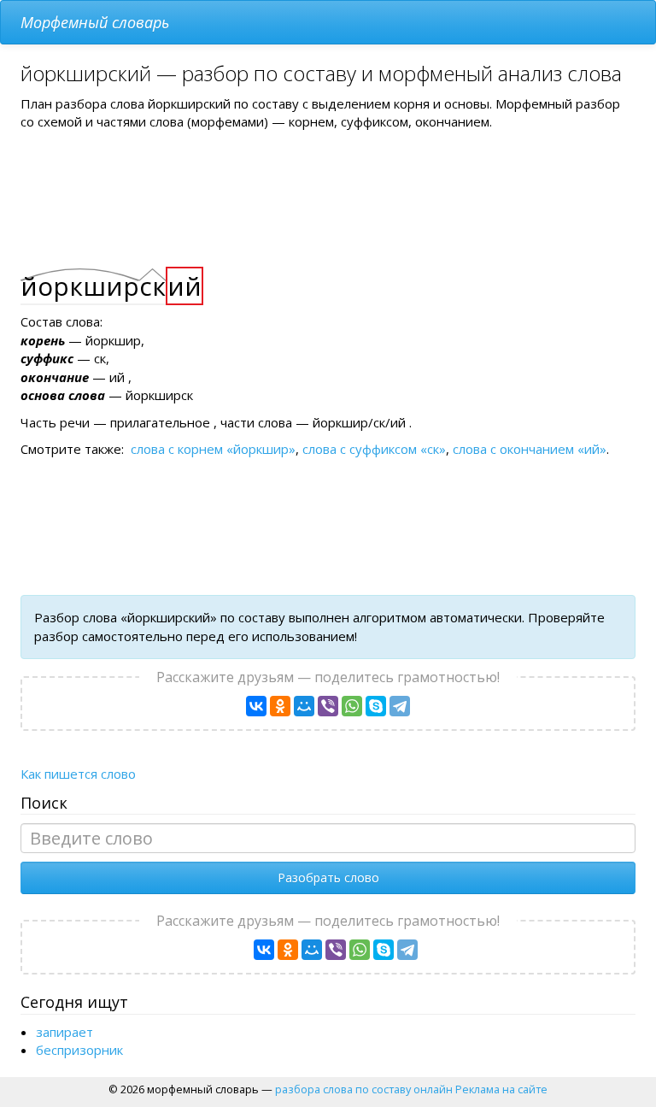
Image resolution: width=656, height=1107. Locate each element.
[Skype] (376, 706)
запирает (64, 1031)
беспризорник (79, 1049)
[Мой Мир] (304, 706)
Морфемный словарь (94, 22)
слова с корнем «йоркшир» (213, 448)
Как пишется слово (78, 773)
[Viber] (328, 706)
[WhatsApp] (352, 706)
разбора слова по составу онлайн (364, 1089)
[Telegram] (400, 706)
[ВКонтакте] (256, 706)
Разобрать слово (328, 877)
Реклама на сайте (501, 1089)
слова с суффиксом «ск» (374, 448)
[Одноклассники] (280, 706)
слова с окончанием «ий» (529, 448)
